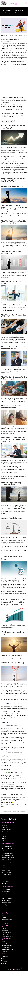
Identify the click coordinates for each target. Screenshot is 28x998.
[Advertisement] (14, 82)
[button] (26, 3)
